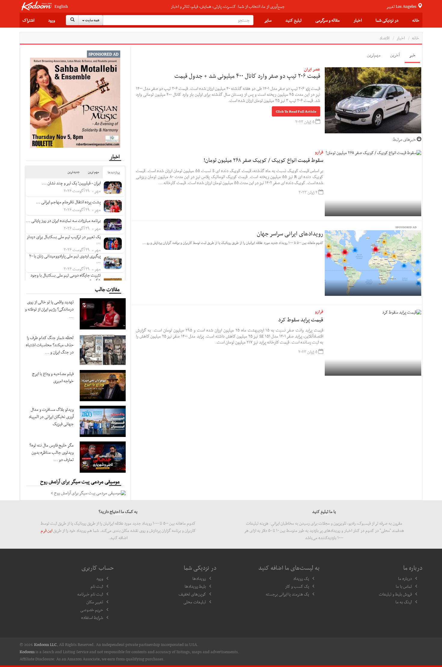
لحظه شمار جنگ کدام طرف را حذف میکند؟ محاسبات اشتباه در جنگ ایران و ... (50, 345)
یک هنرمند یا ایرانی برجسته (287, 594)
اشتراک (28, 20)
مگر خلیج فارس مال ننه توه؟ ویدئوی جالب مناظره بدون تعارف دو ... (51, 452)
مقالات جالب (107, 289)
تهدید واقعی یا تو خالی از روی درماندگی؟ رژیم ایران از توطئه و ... (49, 309)
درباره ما (405, 578)
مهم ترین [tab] (93, 172)
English (61, 6)
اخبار (358, 20)
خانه (415, 20)
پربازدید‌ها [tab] (114, 172)
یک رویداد (301, 578)
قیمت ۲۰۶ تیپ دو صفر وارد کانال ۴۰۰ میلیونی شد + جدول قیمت (247, 76)
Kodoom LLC (45, 644)
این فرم (46, 530)
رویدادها (199, 578)
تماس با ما (404, 586)
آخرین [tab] (395, 55)
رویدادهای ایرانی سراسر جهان (290, 233)
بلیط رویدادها (195, 586)
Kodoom (27, 651)
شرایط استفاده (92, 617)
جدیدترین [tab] (74, 172)
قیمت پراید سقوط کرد (300, 319)
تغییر (401, 6)
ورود (51, 20)
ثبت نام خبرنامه (90, 594)
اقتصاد (384, 37)
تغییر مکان (94, 601)
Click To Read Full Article (296, 111)
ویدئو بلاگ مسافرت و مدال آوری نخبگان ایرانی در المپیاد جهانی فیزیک (51, 416)
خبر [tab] (412, 55)
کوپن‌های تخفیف (192, 594)
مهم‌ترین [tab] (374, 55)
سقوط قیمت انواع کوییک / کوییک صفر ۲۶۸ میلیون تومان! (263, 160)
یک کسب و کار (297, 586)
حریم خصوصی (91, 609)
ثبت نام (97, 586)
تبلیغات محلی (194, 601)
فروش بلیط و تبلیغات (395, 594)
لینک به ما (403, 601)
